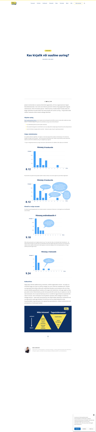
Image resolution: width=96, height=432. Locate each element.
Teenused (33, 3)
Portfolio (38, 3)
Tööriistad (62, 3)
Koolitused (45, 3)
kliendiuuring (48, 50)
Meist (67, 3)
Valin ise (91, 428)
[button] (93, 415)
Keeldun (84, 428)
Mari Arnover (45, 59)
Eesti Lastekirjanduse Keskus (30, 120)
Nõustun (77, 428)
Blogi (57, 3)
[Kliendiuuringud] (13, 3)
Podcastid (51, 3)
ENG (71, 3)
